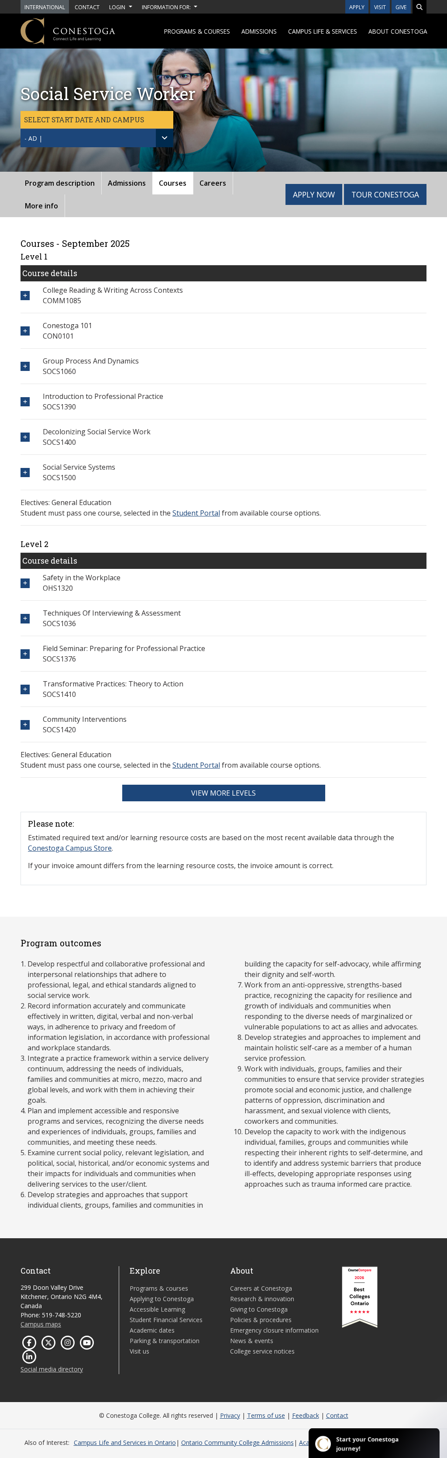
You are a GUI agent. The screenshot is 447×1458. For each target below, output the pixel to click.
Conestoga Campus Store (70, 848)
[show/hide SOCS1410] (25, 689)
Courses (172, 183)
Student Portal (196, 513)
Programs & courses (197, 31)
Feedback (305, 1415)
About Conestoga (397, 31)
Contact (337, 1415)
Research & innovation (262, 1299)
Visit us (139, 1351)
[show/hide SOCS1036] (25, 618)
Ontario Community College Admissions (237, 1442)
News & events (251, 1341)
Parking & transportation (164, 1341)
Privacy (230, 1415)
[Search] (419, 7)
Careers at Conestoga (261, 1288)
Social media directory (52, 1369)
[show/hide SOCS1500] (25, 472)
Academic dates (152, 1330)
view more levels (223, 793)
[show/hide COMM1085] (25, 295)
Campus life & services (322, 31)
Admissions (259, 31)
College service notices (262, 1351)
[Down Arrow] (164, 138)
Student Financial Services (166, 1320)
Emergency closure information (274, 1330)
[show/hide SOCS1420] (25, 724)
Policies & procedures (261, 1320)
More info (41, 206)
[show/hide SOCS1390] (25, 401)
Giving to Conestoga (259, 1309)
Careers (212, 183)
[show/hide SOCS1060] (25, 366)
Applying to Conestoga (162, 1299)
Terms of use (266, 1415)
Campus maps (41, 1324)
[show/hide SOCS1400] (25, 437)
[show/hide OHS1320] (25, 583)
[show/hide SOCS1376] (25, 653)
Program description (60, 183)
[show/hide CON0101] (25, 331)
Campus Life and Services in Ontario (125, 1442)
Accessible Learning (157, 1309)
